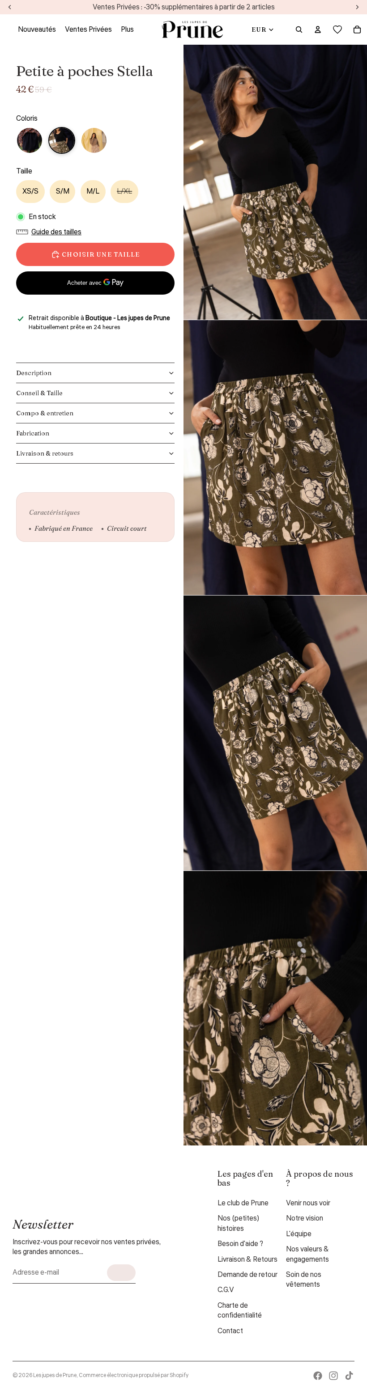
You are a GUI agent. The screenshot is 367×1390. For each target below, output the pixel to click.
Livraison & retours (44, 453)
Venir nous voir (308, 1203)
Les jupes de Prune (55, 1375)
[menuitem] (127, 29)
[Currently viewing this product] (61, 140)
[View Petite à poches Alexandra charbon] (29, 140)
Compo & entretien (44, 413)
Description (33, 373)
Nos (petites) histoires (239, 1223)
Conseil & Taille (39, 393)
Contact (230, 1331)
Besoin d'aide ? (240, 1244)
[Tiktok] (349, 1375)
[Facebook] (317, 1375)
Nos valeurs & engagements (307, 1254)
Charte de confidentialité (240, 1310)
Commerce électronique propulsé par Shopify (133, 1375)
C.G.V (226, 1290)
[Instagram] (333, 1375)
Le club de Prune (243, 1203)
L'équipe (299, 1234)
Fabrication (32, 433)
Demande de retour (247, 1275)
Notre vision (304, 1218)
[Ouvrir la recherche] (299, 29)
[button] (51, 232)
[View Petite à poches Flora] (94, 140)
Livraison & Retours (247, 1259)
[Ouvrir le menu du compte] (318, 29)
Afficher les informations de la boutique (80, 339)
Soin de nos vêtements (303, 1279)
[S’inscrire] (121, 1272)
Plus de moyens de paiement (95, 304)
